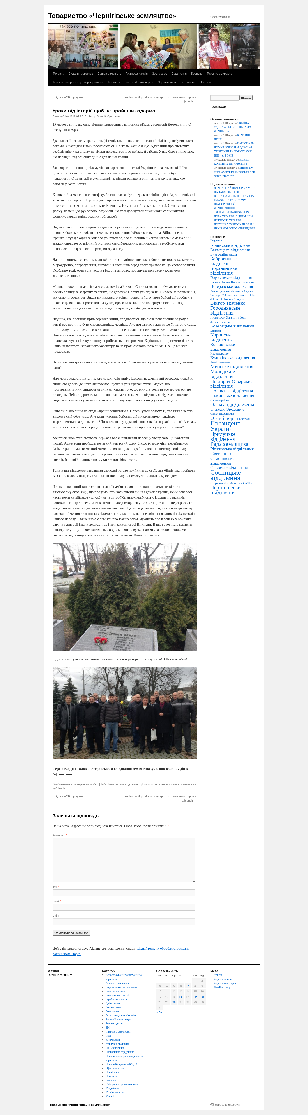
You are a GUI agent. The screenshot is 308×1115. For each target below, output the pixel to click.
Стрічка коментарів (225, 983)
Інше (108, 1035)
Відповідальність (109, 73)
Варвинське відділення (231, 277)
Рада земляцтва (229, 443)
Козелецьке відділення (232, 326)
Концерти (215, 330)
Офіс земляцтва (115, 1068)
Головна (58, 73)
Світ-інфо (220, 453)
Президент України (225, 425)
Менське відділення (231, 366)
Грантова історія (137, 73)
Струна (216, 483)
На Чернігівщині (115, 1047)
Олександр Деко (219, 400)
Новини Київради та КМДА (121, 1064)
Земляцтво (159, 73)
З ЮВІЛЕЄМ (217, 317)
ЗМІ (108, 1027)
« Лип (159, 1012)
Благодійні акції (223, 254)
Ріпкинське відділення (232, 449)
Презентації (243, 418)
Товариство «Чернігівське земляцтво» (112, 15)
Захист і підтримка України (121, 1015)
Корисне (196, 73)
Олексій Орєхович (108, 116)
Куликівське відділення (232, 357)
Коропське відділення (221, 337)
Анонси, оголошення (117, 983)
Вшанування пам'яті (86, 784)
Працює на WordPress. (228, 1104)
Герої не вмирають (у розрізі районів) (78, 82)
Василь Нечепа (220, 282)
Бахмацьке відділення (230, 249)
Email (57, 901)
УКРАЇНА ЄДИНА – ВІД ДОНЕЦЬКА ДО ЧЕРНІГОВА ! (232, 127)
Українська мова (115, 1092)
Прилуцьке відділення (223, 436)
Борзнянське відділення (223, 270)
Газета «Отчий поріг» (139, 82)
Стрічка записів (223, 979)
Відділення (179, 73)
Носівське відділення (231, 390)
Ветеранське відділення (123, 784)
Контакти (114, 82)
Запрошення (113, 1011)
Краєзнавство (219, 353)
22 (195, 997)
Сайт (56, 915)
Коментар (60, 835)
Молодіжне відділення (222, 373)
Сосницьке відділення (225, 475)
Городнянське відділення (225, 310)
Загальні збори (236, 317)
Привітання (112, 1072)
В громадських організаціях (121, 987)
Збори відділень (115, 1023)
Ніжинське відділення (232, 395)
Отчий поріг (223, 417)
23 (202, 997)
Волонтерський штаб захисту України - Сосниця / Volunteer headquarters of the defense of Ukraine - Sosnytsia (232, 295)
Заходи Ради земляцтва (119, 1019)
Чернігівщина (167, 82)
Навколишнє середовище (120, 1052)
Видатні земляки (115, 991)
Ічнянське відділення (231, 245)
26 (174, 1002)
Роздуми (111, 1080)
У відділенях (113, 1088)
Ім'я (56, 886)
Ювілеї (110, 1096)
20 (181, 997)
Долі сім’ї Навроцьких (68, 97)
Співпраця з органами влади (122, 1084)
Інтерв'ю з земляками (118, 1031)
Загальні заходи (114, 1007)
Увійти (218, 974)
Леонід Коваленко (220, 362)
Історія (216, 240)
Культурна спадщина (117, 1043)
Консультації (113, 1039)
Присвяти (111, 1076)
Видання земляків (81, 73)
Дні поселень (113, 1003)
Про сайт (206, 82)
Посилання (187, 82)
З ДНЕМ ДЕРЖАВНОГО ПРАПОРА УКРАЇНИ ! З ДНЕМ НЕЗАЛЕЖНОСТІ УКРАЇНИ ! (234, 216)
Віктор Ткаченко (227, 303)
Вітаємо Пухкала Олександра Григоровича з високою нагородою (234, 171)
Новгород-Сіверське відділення (231, 383)
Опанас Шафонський (222, 413)
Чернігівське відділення (225, 490)
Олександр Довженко (232, 404)
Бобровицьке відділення (223, 260)
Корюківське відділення (222, 346)
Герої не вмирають (219, 73)
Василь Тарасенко (243, 282)
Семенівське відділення (222, 460)
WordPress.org (222, 987)
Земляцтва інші (220, 322)
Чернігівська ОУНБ (238, 483)
